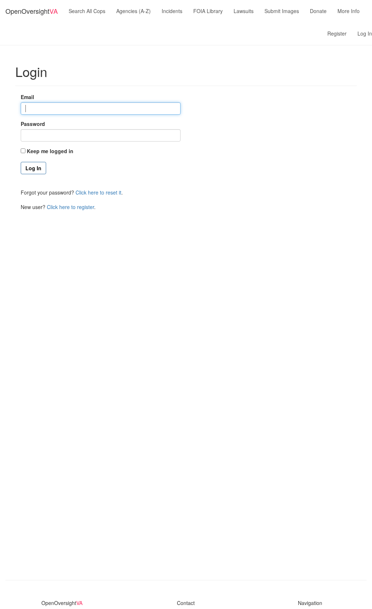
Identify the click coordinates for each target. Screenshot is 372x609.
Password (33, 123)
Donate (318, 11)
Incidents (172, 11)
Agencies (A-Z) (133, 11)
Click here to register (70, 207)
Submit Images (281, 11)
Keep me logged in (50, 151)
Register (337, 33)
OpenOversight (31, 11)
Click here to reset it (98, 192)
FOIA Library (208, 11)
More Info (348, 11)
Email (27, 97)
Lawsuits (244, 11)
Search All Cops (87, 11)
